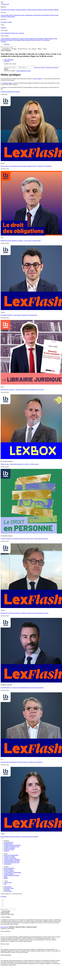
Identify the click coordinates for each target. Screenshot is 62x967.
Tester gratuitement (5, 33)
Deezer (35, 78)
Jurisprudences (6, 49)
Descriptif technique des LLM (11, 862)
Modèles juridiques (48, 38)
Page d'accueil (5, 4)
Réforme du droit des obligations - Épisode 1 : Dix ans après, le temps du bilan (21, 240)
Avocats (3, 15)
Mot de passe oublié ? (39, 67)
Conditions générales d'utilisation (12, 845)
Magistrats (46, 15)
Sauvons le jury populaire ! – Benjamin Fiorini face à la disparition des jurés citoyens (22, 389)
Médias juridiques (25, 40)
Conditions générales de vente (11, 846)
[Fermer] (2, 2)
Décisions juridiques (9, 868)
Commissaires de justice (19, 15)
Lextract (21, 38)
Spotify (39, 78)
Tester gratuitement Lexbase (23, 70)
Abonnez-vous (14, 33)
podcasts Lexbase (7, 83)
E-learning (3, 27)
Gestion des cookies (9, 849)
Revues (20, 49)
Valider (6, 69)
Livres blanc (4, 22)
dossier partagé (6, 911)
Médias (39, 49)
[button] (1, 838)
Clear (2, 50)
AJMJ (8, 16)
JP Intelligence (15, 38)
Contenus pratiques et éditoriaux (34, 9)
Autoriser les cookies (31, 927)
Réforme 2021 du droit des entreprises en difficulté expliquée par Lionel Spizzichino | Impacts (24, 613)
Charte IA (6, 851)
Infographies (9, 40)
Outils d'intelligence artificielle (51, 9)
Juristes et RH (8, 15)
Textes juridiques (45, 40)
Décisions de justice (36, 40)
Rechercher (8, 50)
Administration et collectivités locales (34, 15)
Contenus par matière (20, 9)
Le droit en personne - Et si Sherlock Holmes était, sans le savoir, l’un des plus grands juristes (24, 538)
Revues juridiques (38, 38)
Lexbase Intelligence (6, 38)
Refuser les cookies (20, 927)
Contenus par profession (10, 858)
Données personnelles (9, 848)
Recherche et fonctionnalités (8, 9)
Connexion (21, 33)
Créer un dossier (5, 912)
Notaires (52, 15)
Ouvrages (14, 49)
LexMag (9, 22)
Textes (25, 49)
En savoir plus (4, 927)
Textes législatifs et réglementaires (12, 872)
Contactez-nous (8, 882)
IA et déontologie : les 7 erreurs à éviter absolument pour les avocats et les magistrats (22, 687)
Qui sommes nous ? (9, 842)
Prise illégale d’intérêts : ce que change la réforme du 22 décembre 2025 (19, 315)
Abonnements (7, 864)
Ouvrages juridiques (29, 38)
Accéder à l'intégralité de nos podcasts (10, 91)
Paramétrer (11, 927)
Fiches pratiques (17, 40)
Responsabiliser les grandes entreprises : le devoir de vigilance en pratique (19, 836)
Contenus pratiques (9, 874)
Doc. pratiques (32, 49)
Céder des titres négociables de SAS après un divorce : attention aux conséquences (22, 762)
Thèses (45, 49)
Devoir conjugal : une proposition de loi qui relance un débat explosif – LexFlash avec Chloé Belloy (26, 166)
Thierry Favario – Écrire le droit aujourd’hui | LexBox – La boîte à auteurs (20, 464)
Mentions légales (8, 843)
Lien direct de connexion (52, 67)
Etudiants (12, 16)
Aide (5, 884)
